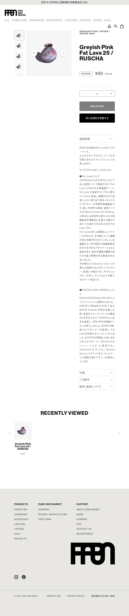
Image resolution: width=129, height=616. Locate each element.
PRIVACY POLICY (76, 596)
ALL (7, 20)
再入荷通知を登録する (97, 118)
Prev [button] (34, 53)
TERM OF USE (53, 596)
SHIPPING (81, 519)
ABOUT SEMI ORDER (87, 509)
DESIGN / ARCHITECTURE (52, 514)
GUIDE (97, 20)
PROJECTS (20, 538)
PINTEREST (24, 577)
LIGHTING (71, 20)
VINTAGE (85, 20)
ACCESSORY (55, 20)
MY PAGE (109, 26)
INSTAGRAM (16, 577)
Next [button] (64, 53)
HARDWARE (36, 20)
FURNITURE (19, 20)
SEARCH (115, 26)
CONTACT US (83, 529)
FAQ (78, 524)
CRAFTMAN (44, 519)
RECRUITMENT (84, 534)
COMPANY (44, 509)
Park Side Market (15, 13)
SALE (107, 20)
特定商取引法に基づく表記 (103, 596)
